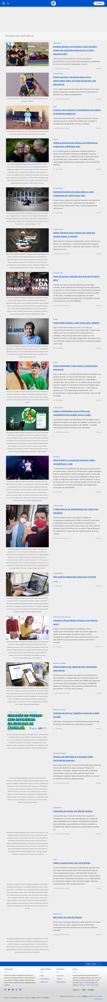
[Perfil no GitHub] (5, 989)
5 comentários (59, 400)
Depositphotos (61, 982)
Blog (42, 975)
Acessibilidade (45, 979)
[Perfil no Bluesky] (9, 989)
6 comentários (59, 348)
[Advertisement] (53, 19)
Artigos (55, 139)
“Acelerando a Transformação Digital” (88, 985)
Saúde (55, 106)
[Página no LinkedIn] (13, 989)
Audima (59, 979)
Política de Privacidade (95, 996)
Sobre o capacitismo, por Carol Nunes (71, 863)
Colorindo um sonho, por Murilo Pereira (72, 811)
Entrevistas (56, 456)
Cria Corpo (60, 975)
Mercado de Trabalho (59, 663)
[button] (4, 3)
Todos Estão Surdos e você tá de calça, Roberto (76, 322)
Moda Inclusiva (65, 617)
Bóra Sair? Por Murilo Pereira (67, 917)
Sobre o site (44, 982)
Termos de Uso (98, 999)
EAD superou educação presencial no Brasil (74, 576)
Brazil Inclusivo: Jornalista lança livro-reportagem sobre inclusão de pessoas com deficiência (74, 81)
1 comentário (58, 169)
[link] (79, 997)
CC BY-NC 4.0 (79, 996)
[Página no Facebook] (20, 989)
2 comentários (59, 586)
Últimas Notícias (58, 73)
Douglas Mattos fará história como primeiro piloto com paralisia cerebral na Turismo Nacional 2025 (75, 50)
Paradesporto (57, 43)
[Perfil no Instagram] (16, 989)
